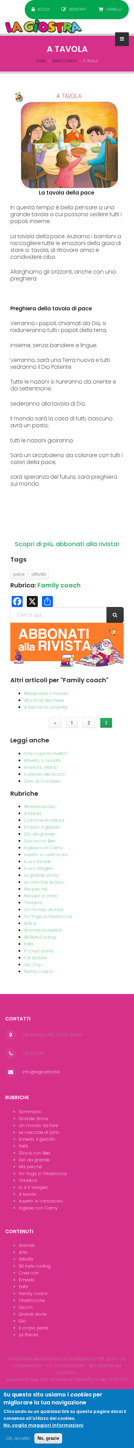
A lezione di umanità (45, 707)
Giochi (26, 1307)
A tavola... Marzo (41, 767)
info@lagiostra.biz (41, 1072)
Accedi (43, 9)
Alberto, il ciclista (42, 760)
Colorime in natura (44, 820)
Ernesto (27, 1279)
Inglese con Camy (43, 847)
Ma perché (35, 889)
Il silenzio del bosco (45, 774)
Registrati (78, 9)
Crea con (29, 1273)
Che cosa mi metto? (45, 753)
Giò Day (32, 964)
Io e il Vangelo (39, 868)
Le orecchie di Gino (44, 882)
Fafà (28, 944)
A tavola (32, 813)
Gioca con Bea (39, 841)
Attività (26, 1259)
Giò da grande (39, 834)
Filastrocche (32, 1300)
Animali (27, 1245)
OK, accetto (18, 1438)
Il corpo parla (38, 951)
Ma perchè (30, 1166)
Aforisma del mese (44, 700)
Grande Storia (33, 1118)
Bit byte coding (35, 1266)
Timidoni (33, 902)
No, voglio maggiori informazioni (43, 1425)
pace (18, 574)
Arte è (30, 923)
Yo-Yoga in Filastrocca (48, 916)
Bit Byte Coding (40, 937)
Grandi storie (32, 1314)
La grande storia (41, 875)
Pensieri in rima (40, 896)
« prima (32, 723)
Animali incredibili (43, 930)
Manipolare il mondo (46, 693)
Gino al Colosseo (42, 781)
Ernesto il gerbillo (42, 827)
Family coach (64, 61)
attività (39, 574)
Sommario (30, 1111)
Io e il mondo (38, 861)
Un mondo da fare (43, 909)
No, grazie (48, 1438)
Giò (22, 1321)
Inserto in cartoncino (46, 854)
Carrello (114, 9)
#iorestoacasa (39, 806)
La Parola (28, 1334)
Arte (23, 1252)
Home (41, 61)
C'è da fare (35, 957)
